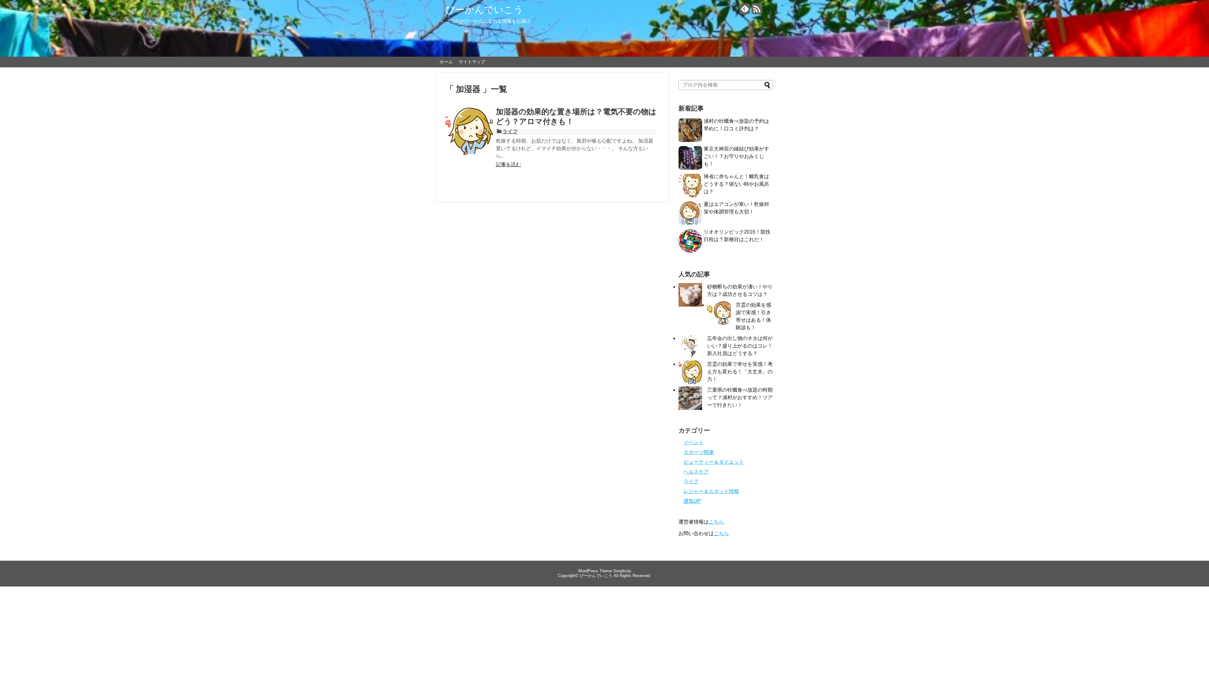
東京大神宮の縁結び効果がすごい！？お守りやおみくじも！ (736, 156)
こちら (716, 521)
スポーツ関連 (699, 452)
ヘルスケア (696, 471)
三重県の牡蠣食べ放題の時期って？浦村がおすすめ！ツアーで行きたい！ (740, 397)
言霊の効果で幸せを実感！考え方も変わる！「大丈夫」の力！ (740, 371)
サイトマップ (472, 61)
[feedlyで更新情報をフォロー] (745, 11)
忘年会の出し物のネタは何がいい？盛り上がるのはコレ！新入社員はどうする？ (740, 346)
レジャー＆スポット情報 (711, 491)
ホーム (446, 61)
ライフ (510, 131)
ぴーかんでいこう (484, 9)
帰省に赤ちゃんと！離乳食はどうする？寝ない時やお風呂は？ (736, 184)
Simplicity (622, 571)
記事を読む (508, 164)
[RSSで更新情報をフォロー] (757, 11)
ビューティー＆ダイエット (714, 462)
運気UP (692, 501)
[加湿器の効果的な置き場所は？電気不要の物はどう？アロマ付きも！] (469, 138)
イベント (694, 442)
